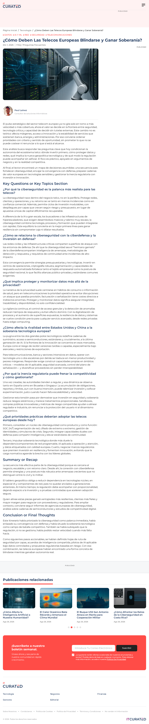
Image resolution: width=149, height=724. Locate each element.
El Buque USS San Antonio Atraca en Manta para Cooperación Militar (92, 615)
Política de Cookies (44, 711)
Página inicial (10, 30)
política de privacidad (116, 659)
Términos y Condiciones (90, 711)
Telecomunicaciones (59, 35)
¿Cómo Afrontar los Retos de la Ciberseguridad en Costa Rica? (129, 615)
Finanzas (101, 694)
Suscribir (126, 648)
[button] (69, 627)
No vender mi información (116, 711)
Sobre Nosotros (10, 711)
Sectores (7, 699)
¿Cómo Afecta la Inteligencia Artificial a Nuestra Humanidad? (16, 615)
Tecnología (25, 30)
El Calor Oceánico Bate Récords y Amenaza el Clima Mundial (53, 615)
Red (27, 35)
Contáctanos (26, 711)
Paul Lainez (21, 110)
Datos (8, 35)
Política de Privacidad (66, 711)
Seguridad (38, 35)
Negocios (55, 694)
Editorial (54, 699)
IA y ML (18, 35)
